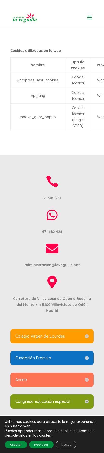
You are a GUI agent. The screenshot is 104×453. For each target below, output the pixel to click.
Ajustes (66, 444)
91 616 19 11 (52, 4)
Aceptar (16, 444)
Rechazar (41, 444)
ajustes (45, 435)
